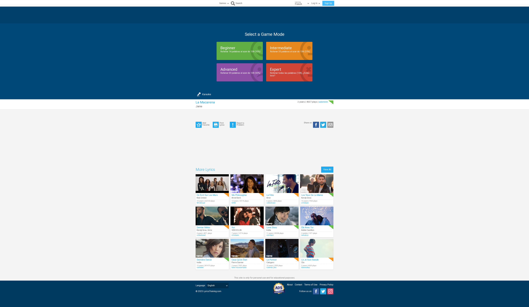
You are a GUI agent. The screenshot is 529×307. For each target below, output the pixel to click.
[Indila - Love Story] (282, 216)
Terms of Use (310, 284)
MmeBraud (201, 203)
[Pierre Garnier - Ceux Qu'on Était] (247, 248)
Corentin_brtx (271, 267)
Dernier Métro (203, 227)
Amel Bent (236, 198)
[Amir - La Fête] (282, 183)
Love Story (271, 227)
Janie (199, 106)
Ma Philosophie (239, 195)
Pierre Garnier (238, 262)
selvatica (304, 235)
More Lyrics (205, 169)
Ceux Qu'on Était (239, 259)
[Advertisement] (264, 15)
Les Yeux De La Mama (312, 195)
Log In (314, 3)
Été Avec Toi (307, 227)
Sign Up (328, 3)
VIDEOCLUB (237, 230)
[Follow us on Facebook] (316, 291)
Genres (222, 3)
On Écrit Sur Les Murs (207, 195)
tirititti (234, 203)
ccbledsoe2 (270, 203)
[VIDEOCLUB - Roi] (247, 216)
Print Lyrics (222, 124)
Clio (302, 262)
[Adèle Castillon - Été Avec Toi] (316, 216)
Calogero (270, 262)
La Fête (270, 195)
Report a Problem (240, 124)
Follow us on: (305, 291)
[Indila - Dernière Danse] (212, 248)
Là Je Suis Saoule (310, 259)
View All (327, 169)
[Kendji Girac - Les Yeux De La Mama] (316, 183)
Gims (210, 230)
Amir (268, 198)
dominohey (305, 267)
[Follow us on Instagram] (330, 291)
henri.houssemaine (239, 267)
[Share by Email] (330, 125)
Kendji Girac (306, 198)
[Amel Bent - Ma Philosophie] (247, 183)
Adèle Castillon (307, 230)
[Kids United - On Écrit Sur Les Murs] (212, 183)
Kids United (201, 198)
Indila (268, 230)
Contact (298, 284)
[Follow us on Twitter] (323, 291)
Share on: (308, 123)
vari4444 (200, 267)
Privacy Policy (326, 284)
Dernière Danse (204, 259)
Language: (200, 285)
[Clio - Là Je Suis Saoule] (316, 248)
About (290, 284)
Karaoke (206, 94)
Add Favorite (206, 124)
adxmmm (323, 102)
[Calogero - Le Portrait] (282, 248)
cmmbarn (305, 203)
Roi (233, 227)
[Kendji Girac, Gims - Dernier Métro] (212, 216)
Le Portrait (271, 259)
